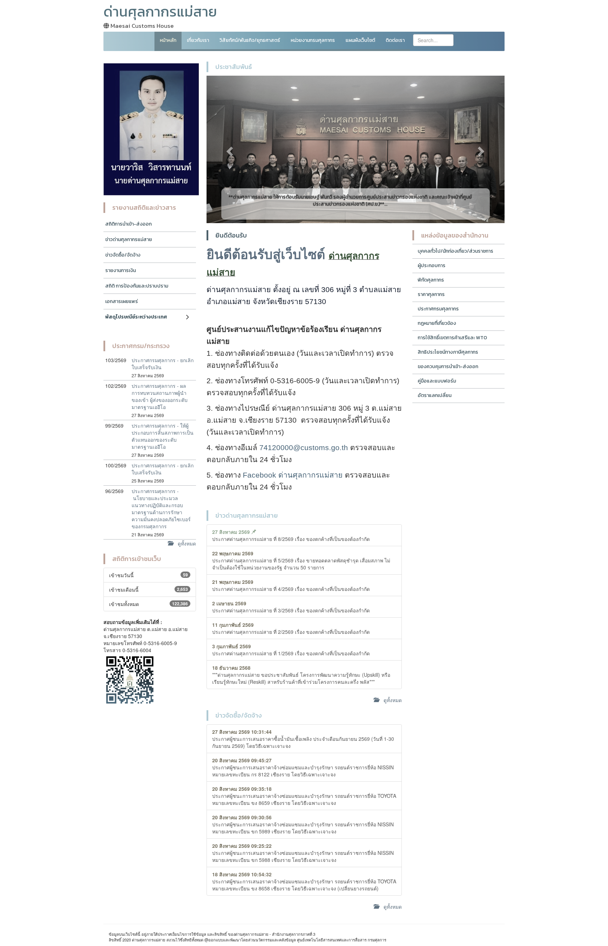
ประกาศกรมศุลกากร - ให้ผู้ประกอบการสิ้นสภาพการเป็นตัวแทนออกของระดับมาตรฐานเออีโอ (163, 436)
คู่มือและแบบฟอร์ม (437, 381)
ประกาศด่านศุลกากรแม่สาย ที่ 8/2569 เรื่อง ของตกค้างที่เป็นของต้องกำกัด (291, 535)
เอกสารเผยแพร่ (121, 301)
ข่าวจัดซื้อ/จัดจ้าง (122, 255)
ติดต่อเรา (395, 40)
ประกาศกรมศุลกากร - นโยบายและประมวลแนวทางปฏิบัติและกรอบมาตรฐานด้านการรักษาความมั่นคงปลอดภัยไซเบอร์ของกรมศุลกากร (161, 508)
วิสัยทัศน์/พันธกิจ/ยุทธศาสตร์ (250, 40)
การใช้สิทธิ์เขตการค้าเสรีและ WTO (452, 337)
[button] (229, 149)
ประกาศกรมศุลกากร (438, 309)
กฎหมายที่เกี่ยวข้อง (437, 323)
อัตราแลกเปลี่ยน (434, 395)
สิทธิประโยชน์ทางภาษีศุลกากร (448, 352)
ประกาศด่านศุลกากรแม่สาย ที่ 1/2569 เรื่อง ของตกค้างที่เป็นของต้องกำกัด (291, 650)
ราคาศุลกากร (431, 294)
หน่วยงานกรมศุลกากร (313, 40)
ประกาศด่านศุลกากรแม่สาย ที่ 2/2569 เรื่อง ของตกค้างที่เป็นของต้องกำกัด (291, 628)
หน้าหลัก (168, 40)
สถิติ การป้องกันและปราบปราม (136, 286)
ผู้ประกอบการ (431, 265)
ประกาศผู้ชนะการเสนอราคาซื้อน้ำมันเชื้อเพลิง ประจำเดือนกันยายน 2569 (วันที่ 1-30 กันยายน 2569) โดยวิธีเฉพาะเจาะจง (303, 738)
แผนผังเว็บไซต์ (360, 40)
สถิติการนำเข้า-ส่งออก (128, 224)
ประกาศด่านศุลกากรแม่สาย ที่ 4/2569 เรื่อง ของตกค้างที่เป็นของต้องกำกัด (291, 585)
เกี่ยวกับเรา (198, 40)
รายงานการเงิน (120, 270)
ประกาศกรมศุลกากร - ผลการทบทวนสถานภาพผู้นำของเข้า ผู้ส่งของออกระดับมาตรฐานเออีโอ (160, 396)
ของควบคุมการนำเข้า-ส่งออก (448, 366)
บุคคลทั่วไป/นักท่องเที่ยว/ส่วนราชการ (455, 251)
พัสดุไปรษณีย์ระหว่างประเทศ (136, 317)
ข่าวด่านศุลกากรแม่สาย (128, 239)
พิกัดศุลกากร (431, 280)
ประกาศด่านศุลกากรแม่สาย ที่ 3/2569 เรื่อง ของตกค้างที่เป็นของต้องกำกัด (291, 607)
